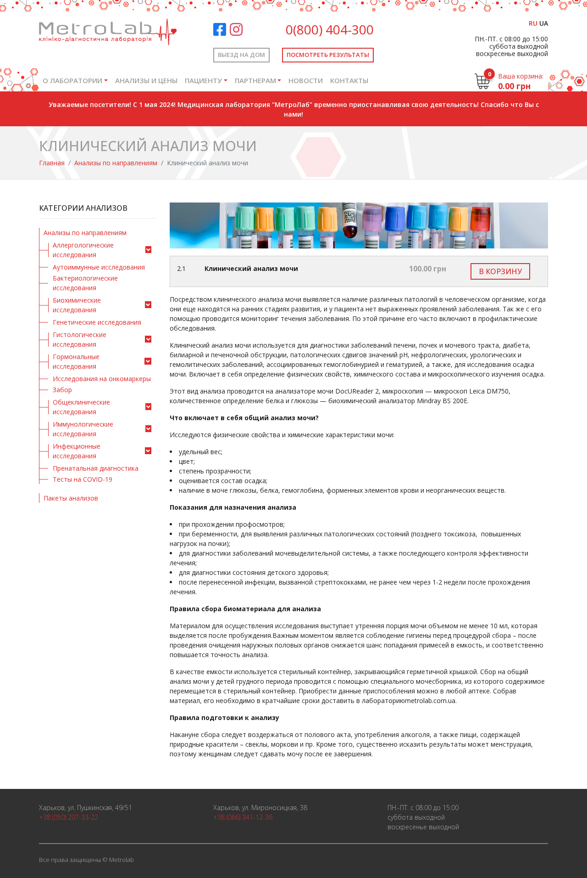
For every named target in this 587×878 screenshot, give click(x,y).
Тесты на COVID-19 (82, 479)
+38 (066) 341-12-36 (242, 817)
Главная (52, 162)
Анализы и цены (146, 80)
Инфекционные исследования (76, 451)
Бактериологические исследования (85, 283)
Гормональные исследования (76, 361)
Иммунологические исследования (83, 429)
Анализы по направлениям (115, 162)
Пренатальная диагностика (95, 468)
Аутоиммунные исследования (99, 267)
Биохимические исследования (77, 305)
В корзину (500, 271)
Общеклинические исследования (81, 407)
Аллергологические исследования (83, 250)
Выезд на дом (241, 55)
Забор (62, 389)
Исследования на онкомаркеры (102, 378)
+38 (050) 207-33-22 (68, 817)
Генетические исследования (97, 322)
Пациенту (203, 80)
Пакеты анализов (71, 498)
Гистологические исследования (79, 339)
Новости (305, 80)
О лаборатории (72, 80)
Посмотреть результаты (328, 55)
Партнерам (255, 80)
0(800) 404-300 (330, 29)
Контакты (349, 80)
